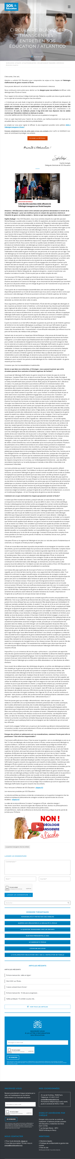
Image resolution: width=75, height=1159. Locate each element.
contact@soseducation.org (50, 1099)
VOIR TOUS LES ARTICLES (38, 1007)
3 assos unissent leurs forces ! (16, 987)
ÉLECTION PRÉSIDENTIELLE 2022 (37, 936)
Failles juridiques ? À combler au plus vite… (20, 999)
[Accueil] (11, 7)
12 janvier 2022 (38, 57)
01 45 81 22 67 (54, 1097)
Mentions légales (46, 1141)
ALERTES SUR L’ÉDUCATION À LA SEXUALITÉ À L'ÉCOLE (37, 923)
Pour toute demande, (16, 1141)
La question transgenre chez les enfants (17, 847)
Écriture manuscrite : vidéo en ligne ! (18, 975)
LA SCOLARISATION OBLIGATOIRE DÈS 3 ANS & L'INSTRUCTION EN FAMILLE (37, 955)
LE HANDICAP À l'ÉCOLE (37, 942)
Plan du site (44, 1148)
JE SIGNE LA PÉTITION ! (37, 138)
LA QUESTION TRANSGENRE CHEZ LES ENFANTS (37, 929)
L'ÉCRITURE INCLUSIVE (37, 948)
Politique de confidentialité (49, 1143)
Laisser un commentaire (17, 895)
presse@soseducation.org (13, 1145)
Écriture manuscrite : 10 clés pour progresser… (22, 993)
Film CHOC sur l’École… (14, 981)
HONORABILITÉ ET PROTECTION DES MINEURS (37, 917)
